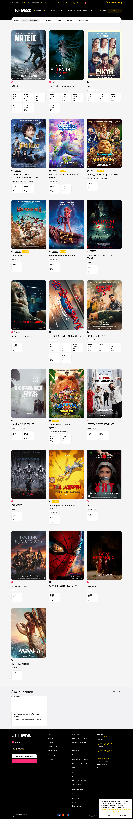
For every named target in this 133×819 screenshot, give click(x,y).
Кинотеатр (51, 755)
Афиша (50, 738)
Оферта (75, 767)
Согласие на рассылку (79, 742)
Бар (73, 776)
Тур (73, 747)
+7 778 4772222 (25, 2)
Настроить (108, 815)
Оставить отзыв (114, 11)
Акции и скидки (53, 751)
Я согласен (123, 815)
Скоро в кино (52, 747)
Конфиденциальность (79, 755)
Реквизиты (75, 751)
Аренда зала (76, 785)
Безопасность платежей (80, 759)
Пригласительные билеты (80, 780)
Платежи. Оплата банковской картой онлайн (80, 763)
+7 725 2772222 (43, 2)
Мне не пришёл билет (113, 3)
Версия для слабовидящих (24, 756)
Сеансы (50, 742)
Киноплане (22, 816)
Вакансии (51, 763)
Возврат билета (77, 790)
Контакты (75, 798)
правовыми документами (18, 749)
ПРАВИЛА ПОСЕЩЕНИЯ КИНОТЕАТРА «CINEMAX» (80, 738)
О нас (74, 794)
